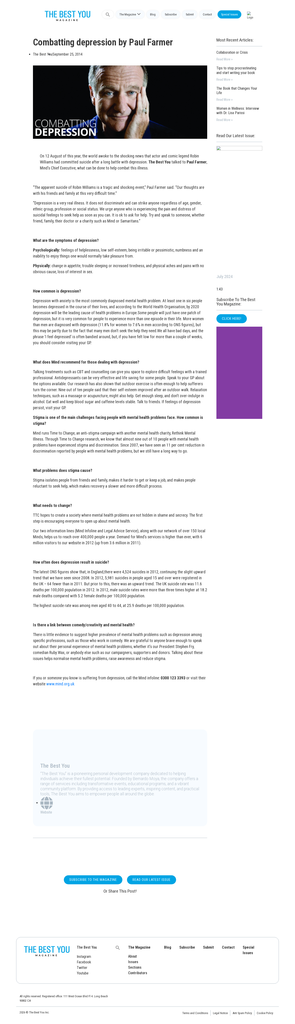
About (132, 956)
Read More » (224, 59)
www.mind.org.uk (60, 684)
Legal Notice (220, 1013)
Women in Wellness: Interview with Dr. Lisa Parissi (237, 110)
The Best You (87, 947)
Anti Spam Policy (242, 1013)
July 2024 (224, 276)
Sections (135, 967)
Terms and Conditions (195, 1013)
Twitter (82, 967)
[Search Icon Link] (108, 14)
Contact (207, 14)
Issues (133, 962)
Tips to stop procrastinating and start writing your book (236, 70)
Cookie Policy (265, 1013)
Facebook (84, 962)
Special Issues (229, 14)
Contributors (137, 973)
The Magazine (127, 14)
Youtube (82, 973)
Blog (153, 14)
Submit (190, 14)
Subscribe (171, 14)
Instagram (84, 956)
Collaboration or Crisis (232, 52)
